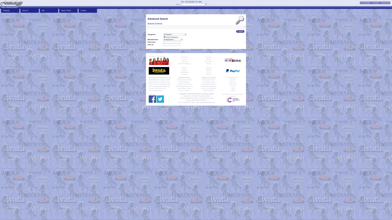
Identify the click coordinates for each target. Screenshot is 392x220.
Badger (160, 90)
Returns (208, 70)
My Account (233, 84)
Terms (209, 72)
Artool (151, 84)
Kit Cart (232, 80)
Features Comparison (184, 84)
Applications (184, 72)
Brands (184, 70)
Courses (184, 74)
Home (3, 7)
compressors (156, 82)
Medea (163, 82)
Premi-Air (152, 86)
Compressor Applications (209, 86)
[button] (365, 3)
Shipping (208, 68)
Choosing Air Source (208, 80)
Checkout (233, 82)
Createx (151, 88)
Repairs (208, 59)
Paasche (151, 90)
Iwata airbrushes (165, 80)
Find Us (184, 59)
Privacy (233, 86)
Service (208, 57)
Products (184, 68)
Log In (233, 88)
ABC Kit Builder (209, 90)
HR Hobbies (164, 84)
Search (178, 4)
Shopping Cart (232, 77)
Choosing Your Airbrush (184, 80)
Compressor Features (209, 84)
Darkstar (163, 88)
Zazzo (168, 82)
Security (208, 74)
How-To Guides (184, 90)
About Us (184, 61)
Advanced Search (12, 7)
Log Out (232, 90)
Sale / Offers (209, 61)
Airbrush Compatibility (209, 88)
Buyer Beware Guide (184, 88)
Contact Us (184, 57)
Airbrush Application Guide (184, 86)
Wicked (157, 88)
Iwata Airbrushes (184, 82)
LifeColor (156, 84)
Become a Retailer (184, 63)
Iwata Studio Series (208, 82)
